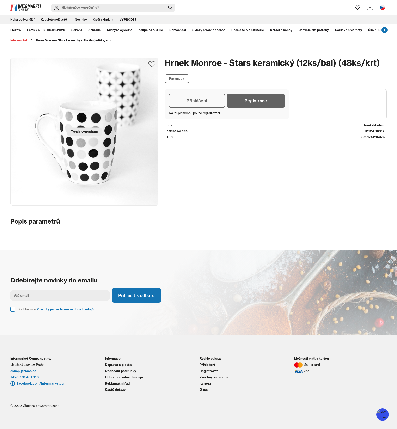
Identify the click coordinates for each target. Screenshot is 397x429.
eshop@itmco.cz (23, 371)
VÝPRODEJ (128, 20)
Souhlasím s (56, 309)
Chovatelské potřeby (314, 30)
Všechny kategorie (214, 377)
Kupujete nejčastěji (54, 20)
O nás (204, 390)
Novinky (81, 20)
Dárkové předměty (348, 30)
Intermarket (18, 40)
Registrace (256, 100)
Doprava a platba (118, 365)
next (385, 30)
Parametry (177, 79)
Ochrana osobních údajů (124, 377)
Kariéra (205, 383)
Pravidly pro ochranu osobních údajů (65, 309)
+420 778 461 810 (24, 377)
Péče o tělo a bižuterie (247, 30)
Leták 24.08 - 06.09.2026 (46, 30)
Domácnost (177, 30)
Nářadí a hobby (281, 30)
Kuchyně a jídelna (119, 30)
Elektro (15, 30)
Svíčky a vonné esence (208, 30)
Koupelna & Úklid (151, 30)
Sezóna (76, 30)
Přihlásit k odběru (136, 295)
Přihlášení (197, 100)
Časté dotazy (115, 390)
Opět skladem (103, 20)
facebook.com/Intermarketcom (41, 383)
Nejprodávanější (22, 20)
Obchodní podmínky (120, 371)
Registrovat (209, 371)
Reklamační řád (117, 383)
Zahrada (94, 30)
